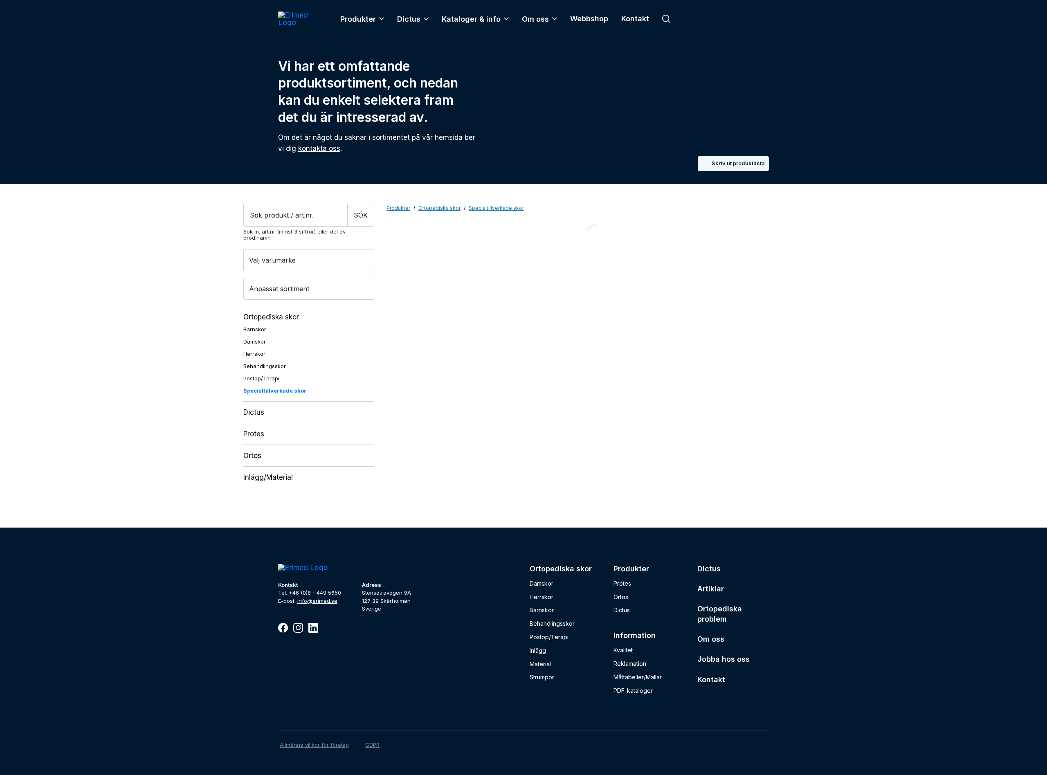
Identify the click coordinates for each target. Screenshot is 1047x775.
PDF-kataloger (633, 690)
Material (540, 663)
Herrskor (254, 353)
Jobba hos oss (723, 659)
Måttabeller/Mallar (637, 677)
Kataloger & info (471, 19)
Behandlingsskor (264, 366)
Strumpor (542, 677)
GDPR (372, 744)
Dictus (408, 19)
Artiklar (710, 588)
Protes (253, 434)
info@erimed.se (317, 601)
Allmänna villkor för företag (314, 744)
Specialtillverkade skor (274, 390)
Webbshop (589, 18)
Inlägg (538, 650)
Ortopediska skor (271, 317)
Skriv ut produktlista (738, 163)
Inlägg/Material (268, 477)
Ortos (252, 456)
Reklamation (629, 663)
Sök (361, 215)
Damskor (254, 341)
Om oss (535, 19)
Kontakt (635, 18)
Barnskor (254, 329)
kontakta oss (319, 148)
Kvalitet (623, 650)
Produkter (358, 19)
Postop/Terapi (261, 378)
